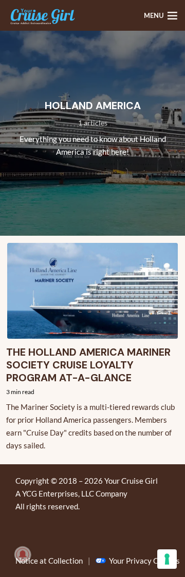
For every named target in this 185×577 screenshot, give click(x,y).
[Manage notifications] (22, 554)
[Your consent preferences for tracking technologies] (167, 559)
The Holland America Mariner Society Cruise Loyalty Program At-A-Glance (88, 365)
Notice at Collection (49, 560)
